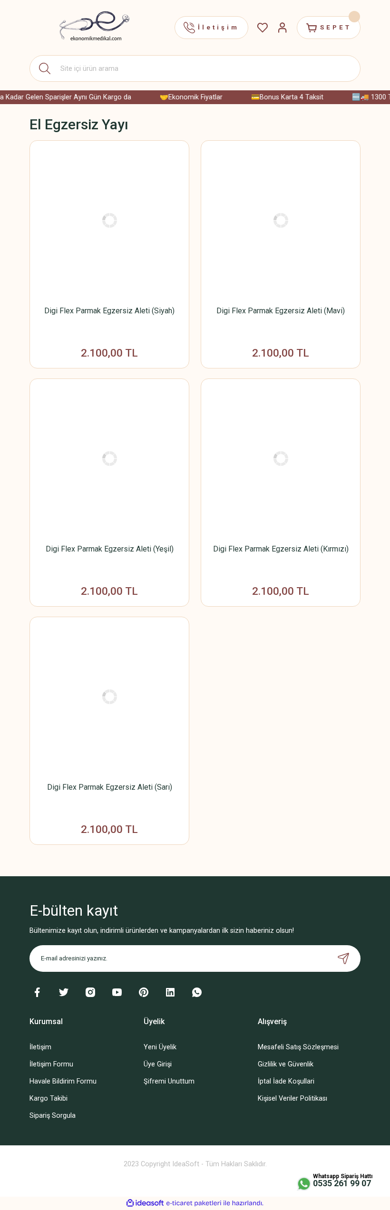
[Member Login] (282, 27)
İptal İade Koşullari (286, 1081)
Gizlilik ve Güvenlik (285, 1064)
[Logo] (88, 27)
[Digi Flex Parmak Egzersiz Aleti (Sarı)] (109, 696)
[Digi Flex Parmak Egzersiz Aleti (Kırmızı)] (280, 458)
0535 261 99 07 (342, 1183)
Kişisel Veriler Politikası (292, 1098)
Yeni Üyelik (160, 1047)
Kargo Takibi (48, 1098)
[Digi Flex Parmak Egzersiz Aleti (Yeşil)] (109, 458)
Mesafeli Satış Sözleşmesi (298, 1047)
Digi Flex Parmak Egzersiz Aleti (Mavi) (280, 310)
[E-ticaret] (194, 1203)
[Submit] (343, 958)
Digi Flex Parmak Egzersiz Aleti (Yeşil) (110, 548)
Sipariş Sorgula (52, 1116)
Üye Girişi (158, 1064)
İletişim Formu (51, 1064)
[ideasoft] (145, 1203)
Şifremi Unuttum (169, 1081)
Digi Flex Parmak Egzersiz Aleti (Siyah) (109, 310)
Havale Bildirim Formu (63, 1081)
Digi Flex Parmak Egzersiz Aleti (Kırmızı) (281, 548)
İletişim (40, 1047)
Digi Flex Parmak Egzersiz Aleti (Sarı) (109, 787)
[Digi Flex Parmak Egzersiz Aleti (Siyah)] (109, 220)
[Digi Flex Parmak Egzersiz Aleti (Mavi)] (280, 220)
